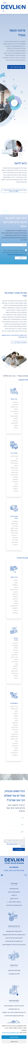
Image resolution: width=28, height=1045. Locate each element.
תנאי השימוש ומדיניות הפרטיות (15, 254)
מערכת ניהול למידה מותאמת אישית (14, 1006)
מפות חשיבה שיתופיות (14, 970)
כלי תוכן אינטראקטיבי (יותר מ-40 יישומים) (14, 1012)
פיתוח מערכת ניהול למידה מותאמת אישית (14, 944)
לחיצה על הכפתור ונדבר (19, 342)
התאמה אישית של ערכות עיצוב (14, 938)
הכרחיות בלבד (14, 1041)
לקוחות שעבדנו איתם (14, 892)
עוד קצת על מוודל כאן (17, 67)
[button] (13, 7)
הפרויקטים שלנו (14, 888)
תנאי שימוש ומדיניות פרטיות (10, 1032)
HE (6, 3)
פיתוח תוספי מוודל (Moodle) (14, 931)
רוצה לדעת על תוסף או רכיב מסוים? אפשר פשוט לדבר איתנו (15, 190)
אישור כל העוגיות (14, 1037)
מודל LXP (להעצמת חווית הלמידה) (14, 1015)
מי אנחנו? (14, 895)
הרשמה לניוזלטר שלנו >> (14, 902)
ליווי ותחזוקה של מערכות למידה (14, 941)
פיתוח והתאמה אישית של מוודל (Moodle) (14, 934)
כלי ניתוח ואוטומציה (14, 1009)
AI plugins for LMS (14, 974)
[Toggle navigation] (3, 11)
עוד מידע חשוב (14, 898)
